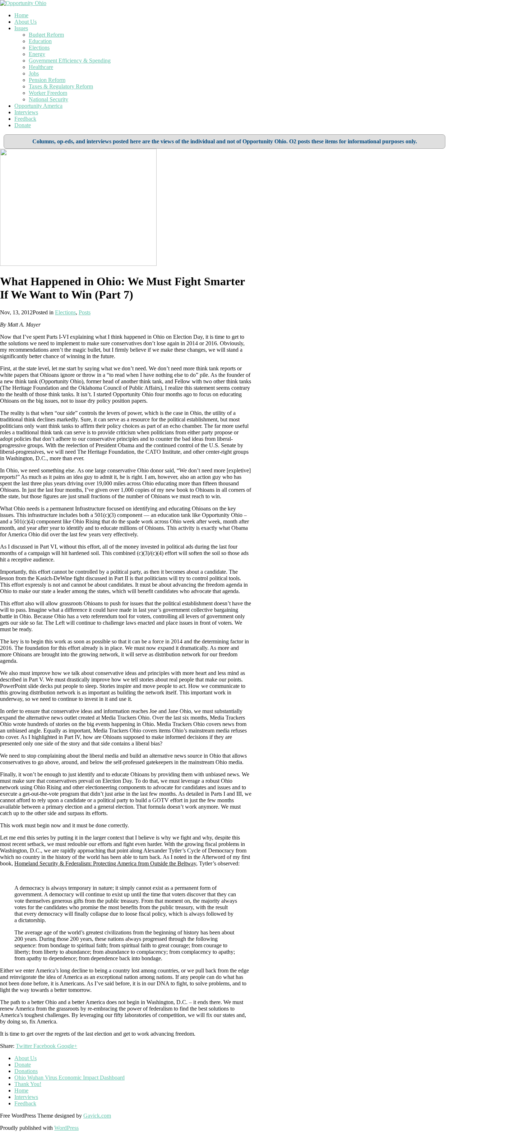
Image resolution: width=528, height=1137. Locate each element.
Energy (37, 54)
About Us (25, 22)
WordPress (66, 1128)
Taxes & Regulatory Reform (61, 86)
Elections (39, 48)
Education (40, 41)
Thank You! (27, 1084)
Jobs (34, 73)
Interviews (26, 112)
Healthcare (41, 67)
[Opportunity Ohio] (23, 3)
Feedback (25, 119)
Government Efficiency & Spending (70, 60)
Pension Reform (47, 80)
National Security (48, 99)
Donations (26, 1071)
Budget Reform (46, 35)
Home (21, 15)
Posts (85, 312)
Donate (22, 125)
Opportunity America (38, 106)
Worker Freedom (48, 93)
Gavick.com (97, 1116)
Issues (21, 28)
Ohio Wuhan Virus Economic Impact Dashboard (69, 1077)
